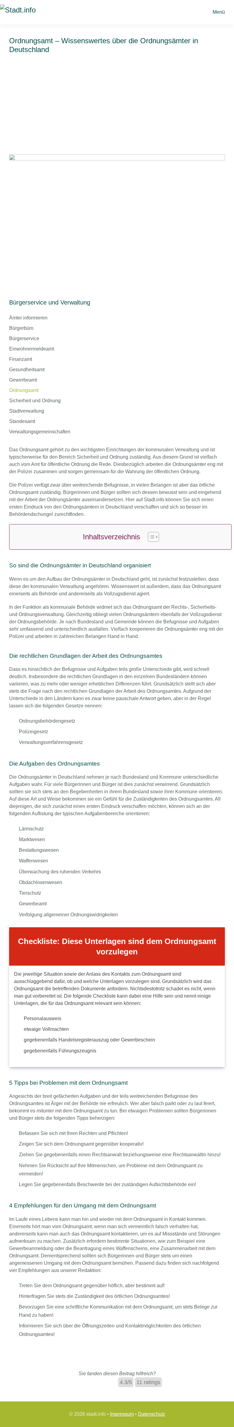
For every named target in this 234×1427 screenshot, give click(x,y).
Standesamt (22, 421)
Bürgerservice (24, 338)
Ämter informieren (28, 317)
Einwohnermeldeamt (31, 348)
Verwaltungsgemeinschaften (39, 431)
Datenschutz (151, 1414)
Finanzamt (20, 359)
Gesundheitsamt (26, 369)
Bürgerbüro (21, 328)
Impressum (122, 1414)
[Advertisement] (117, 108)
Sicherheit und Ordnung (35, 400)
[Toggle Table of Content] (150, 537)
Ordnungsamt (23, 390)
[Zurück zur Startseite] (30, 12)
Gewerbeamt (23, 379)
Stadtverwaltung (26, 411)
